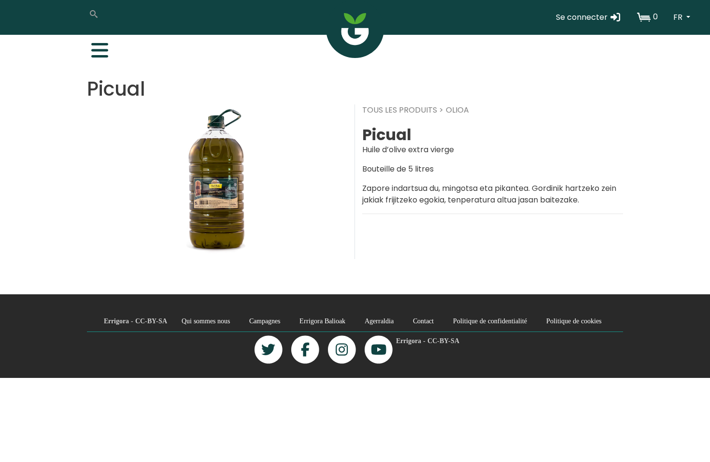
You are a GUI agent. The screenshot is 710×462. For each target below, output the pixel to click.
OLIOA (457, 110)
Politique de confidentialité (490, 321)
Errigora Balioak (322, 321)
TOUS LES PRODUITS (399, 110)
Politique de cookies (573, 321)
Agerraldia (379, 321)
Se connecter (583, 17)
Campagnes (264, 321)
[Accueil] (355, 29)
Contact (423, 321)
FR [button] (678, 17)
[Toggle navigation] (94, 48)
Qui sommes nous (206, 321)
